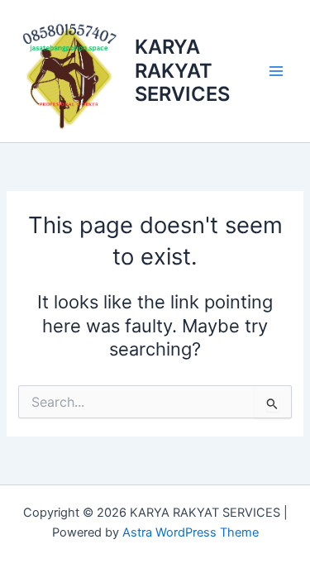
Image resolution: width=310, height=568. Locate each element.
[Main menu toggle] (276, 71)
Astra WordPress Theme (190, 532)
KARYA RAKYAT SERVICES (182, 70)
